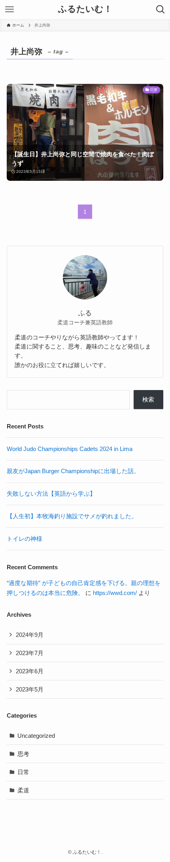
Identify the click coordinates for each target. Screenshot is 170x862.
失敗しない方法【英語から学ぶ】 (51, 493)
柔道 (23, 790)
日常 (23, 772)
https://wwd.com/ (115, 592)
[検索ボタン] (160, 9)
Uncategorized (36, 735)
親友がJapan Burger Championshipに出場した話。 (73, 471)
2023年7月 (29, 653)
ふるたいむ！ (85, 9)
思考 (23, 753)
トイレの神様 (24, 538)
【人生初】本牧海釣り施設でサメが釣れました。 (72, 516)
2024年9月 (29, 634)
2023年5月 (29, 689)
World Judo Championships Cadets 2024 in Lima (69, 448)
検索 (148, 399)
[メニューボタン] (9, 9)
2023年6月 (29, 671)
